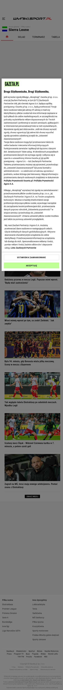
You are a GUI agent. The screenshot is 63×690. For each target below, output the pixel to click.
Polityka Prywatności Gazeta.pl (18, 180)
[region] (32, 174)
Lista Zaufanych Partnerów (23, 248)
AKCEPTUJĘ (31, 265)
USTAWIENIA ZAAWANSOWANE (31, 257)
